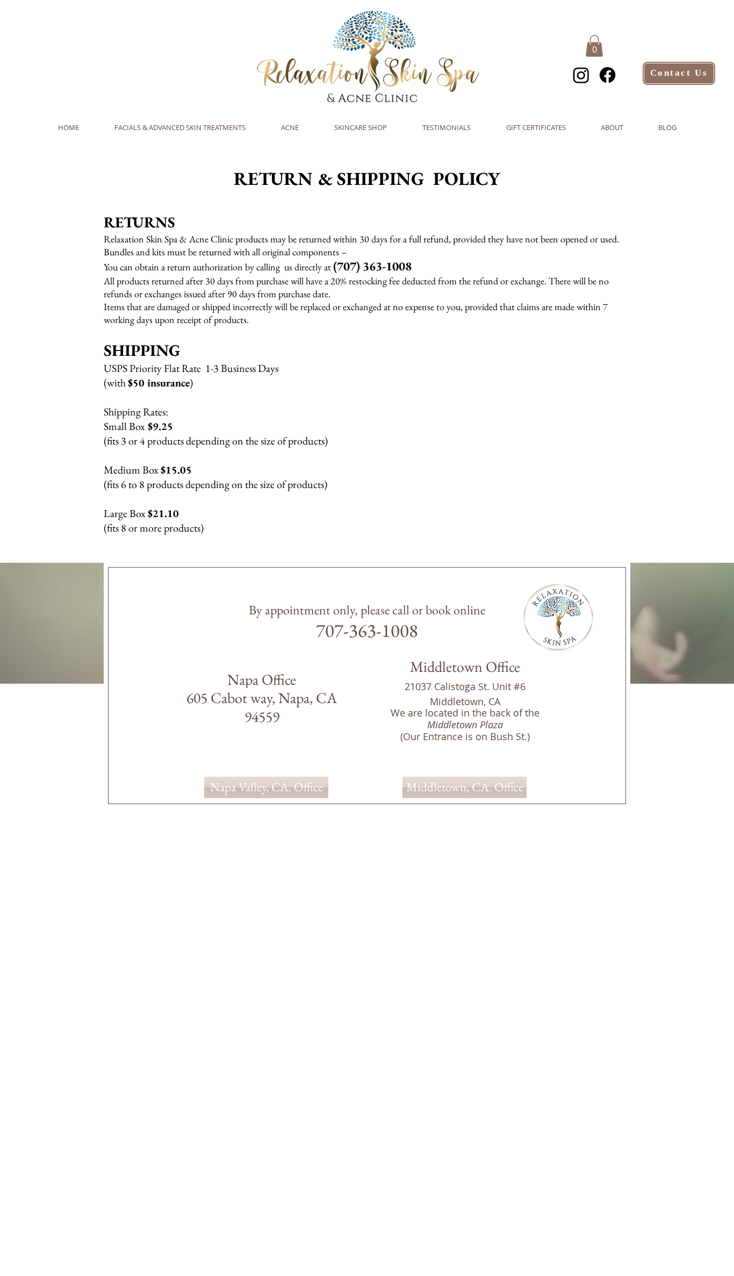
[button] (594, 46)
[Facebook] (607, 74)
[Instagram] (581, 74)
